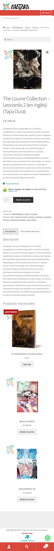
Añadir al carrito (23, 200)
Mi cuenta (9, 546)
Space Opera (31, 220)
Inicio (8, 27)
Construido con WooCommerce (16, 519)
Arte (12, 217)
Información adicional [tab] (29, 231)
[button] (47, 52)
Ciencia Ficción (21, 217)
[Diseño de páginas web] (27, 537)
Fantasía (31, 217)
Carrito (41, 544)
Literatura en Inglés (18, 220)
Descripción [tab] (10, 231)
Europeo (35, 27)
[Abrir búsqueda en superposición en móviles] (27, 18)
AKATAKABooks (17, 27)
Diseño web (27, 533)
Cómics (27, 27)
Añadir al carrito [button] (27, 432)
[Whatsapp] (47, 540)
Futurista (39, 217)
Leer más (27, 364)
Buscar (27, 546)
